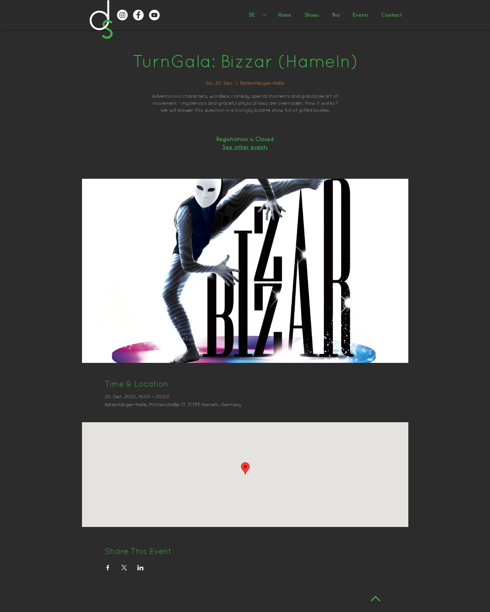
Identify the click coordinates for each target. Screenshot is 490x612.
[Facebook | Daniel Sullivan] (138, 15)
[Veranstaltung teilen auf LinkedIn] (140, 567)
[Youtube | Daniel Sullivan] (154, 15)
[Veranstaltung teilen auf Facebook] (108, 567)
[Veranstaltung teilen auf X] (124, 567)
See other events (245, 147)
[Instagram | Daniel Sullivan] (122, 15)
